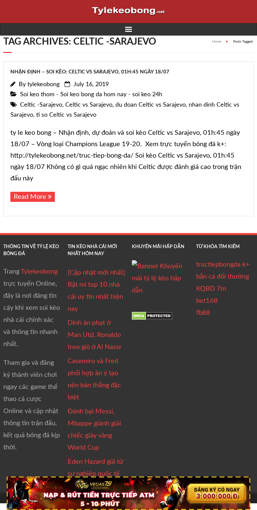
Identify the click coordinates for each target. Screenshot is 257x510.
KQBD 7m (211, 288)
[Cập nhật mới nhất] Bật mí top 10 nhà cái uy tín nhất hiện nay (96, 290)
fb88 (203, 312)
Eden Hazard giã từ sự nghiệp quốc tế (95, 467)
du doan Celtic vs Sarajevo (150, 105)
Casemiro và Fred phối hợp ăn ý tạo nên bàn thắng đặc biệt (94, 379)
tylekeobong (43, 84)
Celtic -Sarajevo (41, 105)
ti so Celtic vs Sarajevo (66, 115)
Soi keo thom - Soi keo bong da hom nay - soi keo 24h (91, 95)
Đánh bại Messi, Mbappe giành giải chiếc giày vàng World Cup (94, 429)
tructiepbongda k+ (223, 264)
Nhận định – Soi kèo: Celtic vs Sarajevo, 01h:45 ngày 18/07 (89, 71)
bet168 (207, 300)
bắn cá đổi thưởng (222, 276)
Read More (30, 196)
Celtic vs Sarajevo (88, 105)
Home (216, 41)
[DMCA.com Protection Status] (152, 318)
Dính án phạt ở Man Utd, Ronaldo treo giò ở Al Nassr (94, 335)
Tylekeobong (39, 271)
